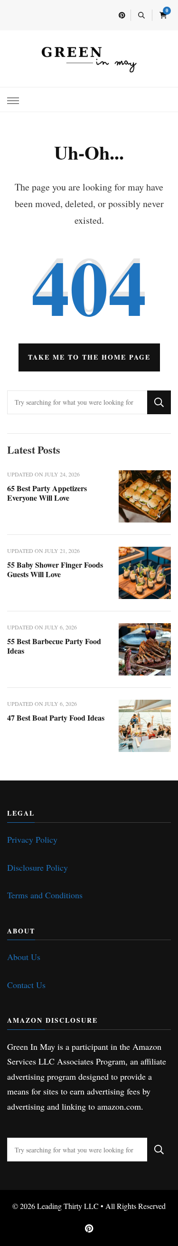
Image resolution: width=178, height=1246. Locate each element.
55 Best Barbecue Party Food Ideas (54, 646)
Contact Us (26, 984)
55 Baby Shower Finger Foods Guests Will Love (55, 569)
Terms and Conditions (45, 895)
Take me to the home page (89, 357)
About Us (23, 956)
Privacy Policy (32, 839)
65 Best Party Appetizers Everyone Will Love (47, 493)
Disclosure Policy (37, 867)
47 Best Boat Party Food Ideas (55, 717)
